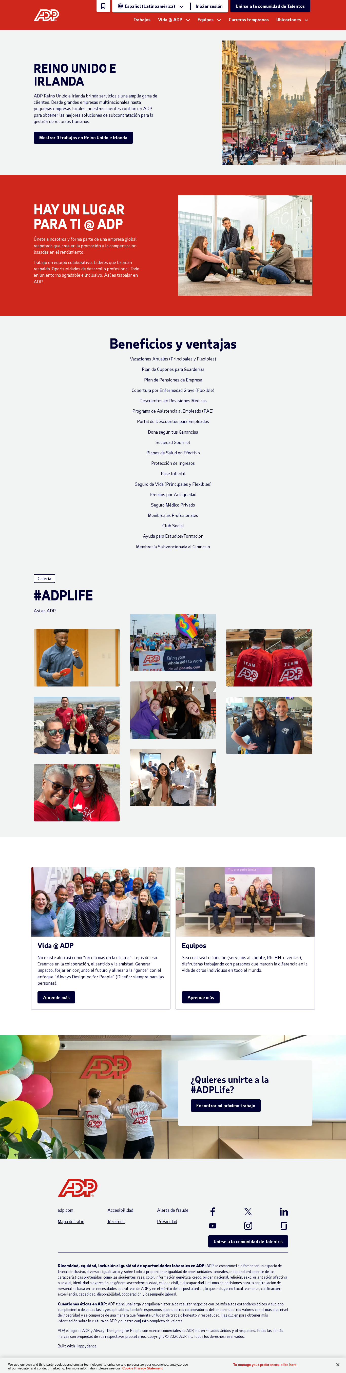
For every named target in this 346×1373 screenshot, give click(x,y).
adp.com (65, 1210)
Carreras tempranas (249, 19)
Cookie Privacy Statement (142, 1368)
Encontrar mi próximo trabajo (225, 1105)
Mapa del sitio (71, 1221)
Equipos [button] (206, 19)
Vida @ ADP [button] (170, 19)
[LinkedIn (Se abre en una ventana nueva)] (278, 1211)
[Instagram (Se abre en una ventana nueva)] (248, 1225)
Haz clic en (229, 1315)
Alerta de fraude (172, 1210)
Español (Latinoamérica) (150, 6)
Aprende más (56, 997)
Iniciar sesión (209, 6)
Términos (116, 1221)
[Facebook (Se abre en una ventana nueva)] (218, 1211)
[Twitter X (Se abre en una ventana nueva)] (248, 1211)
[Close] (337, 1364)
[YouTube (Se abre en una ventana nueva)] (218, 1225)
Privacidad (167, 1221)
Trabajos (141, 19)
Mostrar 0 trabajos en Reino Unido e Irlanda (83, 137)
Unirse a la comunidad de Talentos (270, 6)
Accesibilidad (120, 1210)
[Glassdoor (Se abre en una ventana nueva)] (278, 1225)
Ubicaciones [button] (288, 19)
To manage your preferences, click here (264, 1365)
